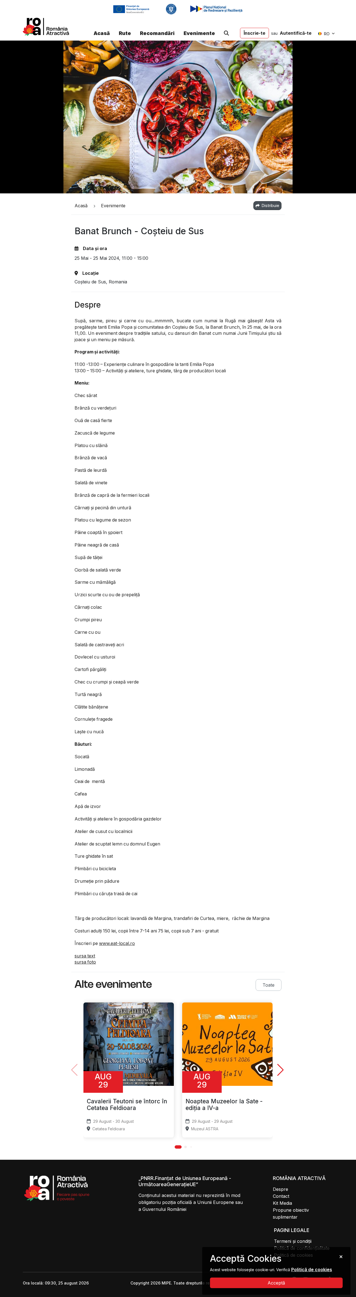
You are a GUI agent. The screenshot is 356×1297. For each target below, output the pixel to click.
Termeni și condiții (293, 1241)
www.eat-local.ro (117, 943)
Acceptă (276, 1283)
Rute (125, 33)
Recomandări (157, 33)
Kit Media (282, 1203)
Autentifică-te (296, 33)
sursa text (85, 956)
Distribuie (270, 205)
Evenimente (199, 33)
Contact (281, 1196)
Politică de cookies (311, 1269)
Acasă (101, 33)
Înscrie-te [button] (254, 33)
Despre (280, 1189)
